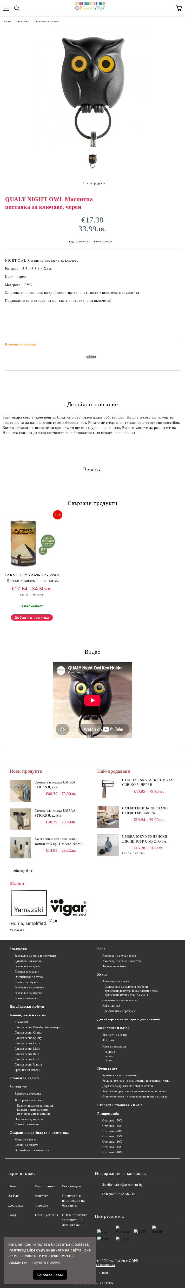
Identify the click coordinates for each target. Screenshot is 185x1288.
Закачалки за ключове (46, 21)
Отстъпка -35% (112, 1126)
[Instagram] (112, 1204)
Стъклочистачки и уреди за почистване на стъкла (134, 1096)
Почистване (107, 1068)
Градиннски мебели (27, 1070)
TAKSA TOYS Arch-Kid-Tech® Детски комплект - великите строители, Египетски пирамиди (32, 579)
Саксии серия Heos (27, 1043)
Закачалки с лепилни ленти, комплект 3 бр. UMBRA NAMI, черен (58, 841)
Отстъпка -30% (112, 1131)
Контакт (41, 1196)
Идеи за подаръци (114, 1046)
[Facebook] (101, 1204)
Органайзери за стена (29, 977)
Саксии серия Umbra (28, 1064)
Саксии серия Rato (27, 1054)
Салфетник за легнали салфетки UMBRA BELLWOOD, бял (145, 811)
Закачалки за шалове (28, 993)
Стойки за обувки (26, 982)
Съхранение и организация (120, 1000)
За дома (110, 1052)
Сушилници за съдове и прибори (126, 986)
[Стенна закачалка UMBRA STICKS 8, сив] (20, 791)
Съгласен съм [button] (50, 1275)
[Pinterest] (122, 1204)
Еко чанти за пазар (114, 1034)
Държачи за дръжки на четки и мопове (127, 1086)
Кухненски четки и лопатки (120, 1075)
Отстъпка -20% (112, 1141)
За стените (18, 1087)
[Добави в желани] (173, 345)
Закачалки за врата (27, 966)
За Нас (13, 1196)
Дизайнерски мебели (27, 1006)
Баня (101, 949)
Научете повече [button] (46, 1262)
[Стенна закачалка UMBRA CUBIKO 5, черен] (108, 788)
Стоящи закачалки (27, 971)
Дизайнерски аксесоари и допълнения (128, 1019)
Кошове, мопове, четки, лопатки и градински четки (136, 1080)
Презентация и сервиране (119, 1011)
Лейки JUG (22, 1022)
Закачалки (22, 21)
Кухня (102, 974)
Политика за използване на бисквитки (73, 1200)
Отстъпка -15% (112, 1147)
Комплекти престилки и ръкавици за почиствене (134, 1091)
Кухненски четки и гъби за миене (127, 995)
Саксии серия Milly (27, 1048)
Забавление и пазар (113, 1028)
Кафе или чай (111, 1005)
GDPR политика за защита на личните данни (74, 1219)
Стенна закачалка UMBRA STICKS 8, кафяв (54, 813)
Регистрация (45, 1186)
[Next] (84, 910)
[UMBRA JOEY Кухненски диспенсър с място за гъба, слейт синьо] (108, 845)
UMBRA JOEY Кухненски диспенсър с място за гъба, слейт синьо (144, 839)
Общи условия (46, 1215)
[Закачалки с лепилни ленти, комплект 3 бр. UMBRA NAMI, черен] (20, 847)
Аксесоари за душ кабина (119, 955)
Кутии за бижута (25, 1139)
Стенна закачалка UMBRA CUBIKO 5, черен (147, 782)
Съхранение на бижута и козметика (39, 1132)
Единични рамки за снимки (35, 1105)
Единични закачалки (28, 961)
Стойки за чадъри (25, 1078)
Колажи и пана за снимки (33, 1109)
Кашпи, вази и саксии (28, 1015)
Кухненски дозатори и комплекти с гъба (131, 990)
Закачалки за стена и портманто (36, 955)
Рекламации (71, 1186)
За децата (108, 1040)
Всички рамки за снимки (33, 1113)
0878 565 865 (127, 1194)
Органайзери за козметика (32, 1150)
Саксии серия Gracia (28, 1032)
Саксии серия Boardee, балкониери (37, 1027)
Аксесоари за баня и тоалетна (121, 961)
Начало (7, 21)
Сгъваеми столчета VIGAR (119, 1105)
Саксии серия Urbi (27, 1059)
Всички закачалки (27, 998)
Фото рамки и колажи (29, 1100)
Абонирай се (23, 871)
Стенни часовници (27, 1124)
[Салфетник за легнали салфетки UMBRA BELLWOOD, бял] (108, 817)
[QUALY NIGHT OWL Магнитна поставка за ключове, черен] (92, 146)
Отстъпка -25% (112, 1136)
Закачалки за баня (114, 966)
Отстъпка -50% (112, 1120)
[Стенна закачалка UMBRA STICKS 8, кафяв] (20, 819)
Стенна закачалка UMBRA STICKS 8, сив (54, 785)
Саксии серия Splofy (28, 1038)
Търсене (41, 1205)
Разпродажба (108, 1113)
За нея (109, 1056)
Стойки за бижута (26, 1144)
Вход (12, 1215)
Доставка (15, 1205)
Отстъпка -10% (112, 1152)
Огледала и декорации (29, 1119)
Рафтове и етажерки (28, 1093)
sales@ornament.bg (128, 1185)
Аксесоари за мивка (115, 981)
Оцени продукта (94, 183)
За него (109, 1060)
